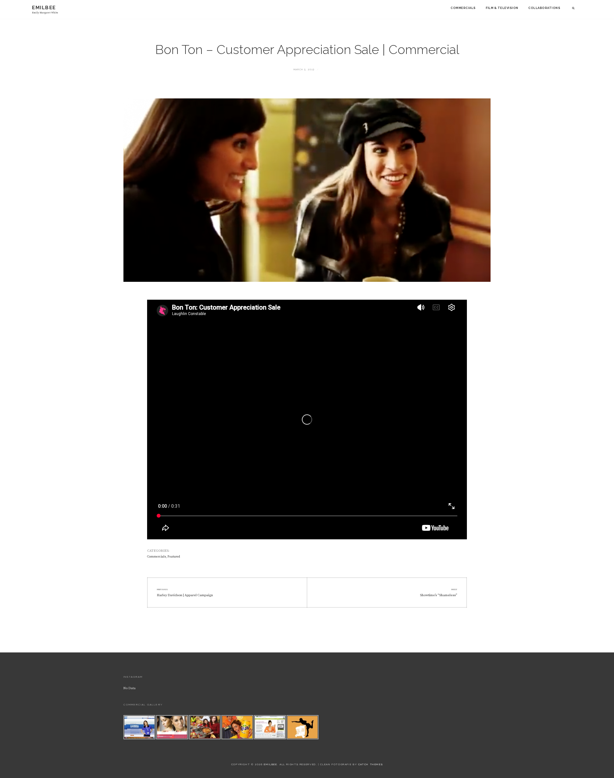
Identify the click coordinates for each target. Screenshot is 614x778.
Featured (174, 556)
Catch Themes (370, 764)
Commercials (463, 8)
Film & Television (502, 8)
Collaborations (544, 8)
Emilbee (44, 8)
